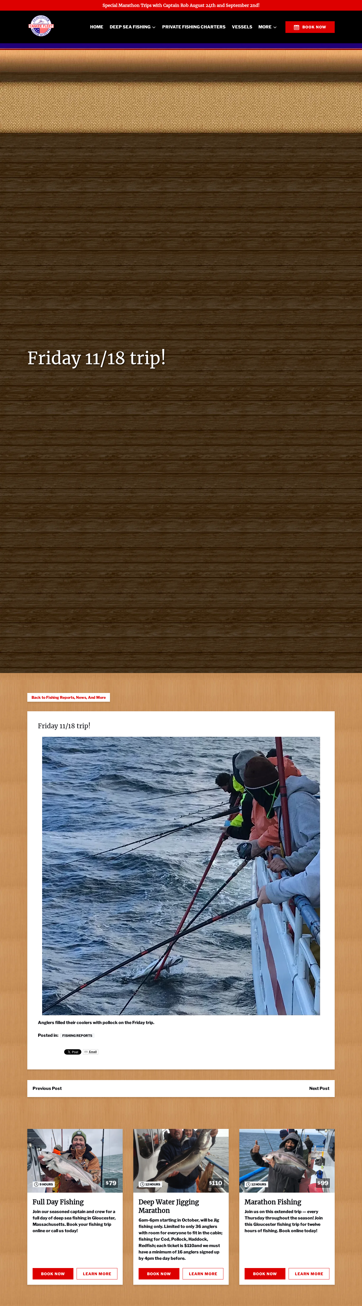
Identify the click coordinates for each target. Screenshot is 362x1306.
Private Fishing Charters (194, 26)
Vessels (242, 26)
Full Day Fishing (58, 1202)
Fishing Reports (77, 1036)
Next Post (319, 1088)
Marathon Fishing (273, 1202)
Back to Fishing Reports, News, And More (69, 697)
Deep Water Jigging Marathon (169, 1206)
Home (96, 26)
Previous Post (47, 1088)
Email (93, 1052)
